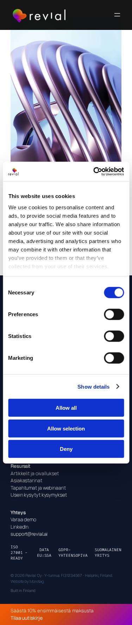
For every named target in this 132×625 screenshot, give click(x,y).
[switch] (114, 314)
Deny (66, 449)
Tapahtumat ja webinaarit (38, 487)
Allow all (66, 408)
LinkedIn (20, 526)
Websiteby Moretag (27, 581)
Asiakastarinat (26, 480)
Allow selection (66, 428)
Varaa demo (23, 519)
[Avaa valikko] (117, 15)
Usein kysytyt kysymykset (39, 494)
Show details (93, 386)
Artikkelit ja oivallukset (35, 473)
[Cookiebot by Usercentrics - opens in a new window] (94, 171)
